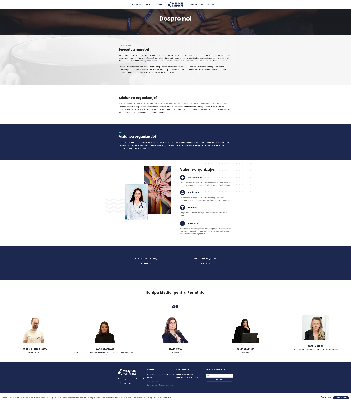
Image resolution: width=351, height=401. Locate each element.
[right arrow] (177, 306)
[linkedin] (125, 383)
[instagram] (130, 383)
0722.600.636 (153, 382)
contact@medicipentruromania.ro (161, 385)
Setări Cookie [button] (326, 398)
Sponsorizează (197, 5)
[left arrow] (173, 306)
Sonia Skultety (245, 349)
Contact (213, 5)
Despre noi (139, 5)
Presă (162, 5)
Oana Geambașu (105, 349)
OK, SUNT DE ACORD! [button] (340, 398)
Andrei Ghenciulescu (34, 349)
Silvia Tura (175, 349)
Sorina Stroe (316, 346)
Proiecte (152, 5)
